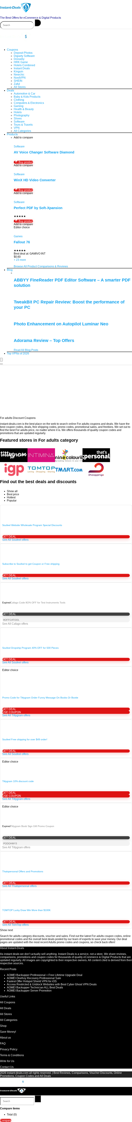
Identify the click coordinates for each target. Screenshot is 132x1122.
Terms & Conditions (12, 1055)
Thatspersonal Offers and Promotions (22, 871)
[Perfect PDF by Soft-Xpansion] (33, 196)
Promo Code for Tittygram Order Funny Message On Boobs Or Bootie (40, 697)
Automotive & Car (24, 93)
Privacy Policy (8, 1049)
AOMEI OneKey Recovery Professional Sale (34, 978)
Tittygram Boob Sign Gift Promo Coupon (32, 826)
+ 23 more (20, 259)
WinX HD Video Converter (35, 180)
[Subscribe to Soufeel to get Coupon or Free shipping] (66, 550)
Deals (10, 90)
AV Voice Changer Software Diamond (44, 152)
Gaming (18, 106)
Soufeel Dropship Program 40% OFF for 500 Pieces (30, 647)
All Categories (22, 130)
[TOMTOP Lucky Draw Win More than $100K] (66, 893)
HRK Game (21, 62)
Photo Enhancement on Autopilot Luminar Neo (61, 323)
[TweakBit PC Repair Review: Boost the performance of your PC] (32, 294)
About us (5, 1037)
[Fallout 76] (29, 230)
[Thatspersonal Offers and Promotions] (66, 863)
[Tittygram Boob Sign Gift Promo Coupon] (66, 819)
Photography (21, 115)
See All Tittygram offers (16, 715)
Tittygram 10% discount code (18, 781)
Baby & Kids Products (27, 96)
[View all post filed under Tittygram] (14, 461)
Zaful (17, 83)
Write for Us (7, 1061)
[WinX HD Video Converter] (37, 168)
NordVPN (20, 77)
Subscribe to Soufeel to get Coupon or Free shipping (30, 563)
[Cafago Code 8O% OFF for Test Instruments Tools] (66, 589)
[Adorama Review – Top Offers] (31, 333)
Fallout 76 (22, 242)
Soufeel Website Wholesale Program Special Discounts (32, 525)
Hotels (18, 112)
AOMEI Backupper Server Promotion (29, 990)
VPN (17, 127)
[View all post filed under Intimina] (41, 461)
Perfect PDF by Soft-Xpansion (38, 208)
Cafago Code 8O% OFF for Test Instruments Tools (37, 602)
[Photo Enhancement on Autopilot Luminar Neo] (30, 316)
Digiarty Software (24, 55)
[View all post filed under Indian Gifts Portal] (14, 475)
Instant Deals (22, 68)
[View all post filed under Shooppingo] (96, 475)
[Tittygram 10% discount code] (66, 770)
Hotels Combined (24, 65)
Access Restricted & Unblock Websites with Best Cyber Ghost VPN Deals (52, 984)
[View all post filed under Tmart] (68, 475)
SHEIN (18, 80)
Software (19, 121)
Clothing (19, 99)
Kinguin (18, 71)
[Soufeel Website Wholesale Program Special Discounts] (66, 511)
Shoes (18, 118)
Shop (3, 1025)
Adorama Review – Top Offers (44, 340)
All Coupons (7, 1002)
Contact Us (7, 1066)
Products (12, 134)
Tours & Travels (23, 124)
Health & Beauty (24, 109)
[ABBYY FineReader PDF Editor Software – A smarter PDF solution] (33, 272)
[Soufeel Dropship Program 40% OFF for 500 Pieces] (66, 634)
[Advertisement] (66, 390)
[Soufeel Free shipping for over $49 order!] (66, 726)
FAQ (3, 1043)
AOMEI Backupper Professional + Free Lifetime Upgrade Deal (44, 975)
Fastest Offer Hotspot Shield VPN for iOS (32, 981)
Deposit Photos (23, 52)
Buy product (25, 162)
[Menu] (1, 360)
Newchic (19, 74)
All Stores (20, 87)
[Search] (38, 22)
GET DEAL (9, 536)
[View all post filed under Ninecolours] (68, 461)
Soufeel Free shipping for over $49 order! (24, 739)
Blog (10, 269)
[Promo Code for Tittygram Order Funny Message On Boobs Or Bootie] (66, 691)
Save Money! (8, 1031)
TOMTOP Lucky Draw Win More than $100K (26, 910)
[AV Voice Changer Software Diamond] (44, 140)
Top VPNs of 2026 (18, 353)
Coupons (12, 49)
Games (18, 236)
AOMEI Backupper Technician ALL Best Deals (35, 987)
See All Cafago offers (15, 623)
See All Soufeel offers (15, 539)
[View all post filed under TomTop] (41, 475)
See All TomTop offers (15, 924)
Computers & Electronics (29, 102)
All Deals (5, 1008)
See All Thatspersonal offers (19, 886)
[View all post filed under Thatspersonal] (96, 461)
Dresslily (19, 59)
